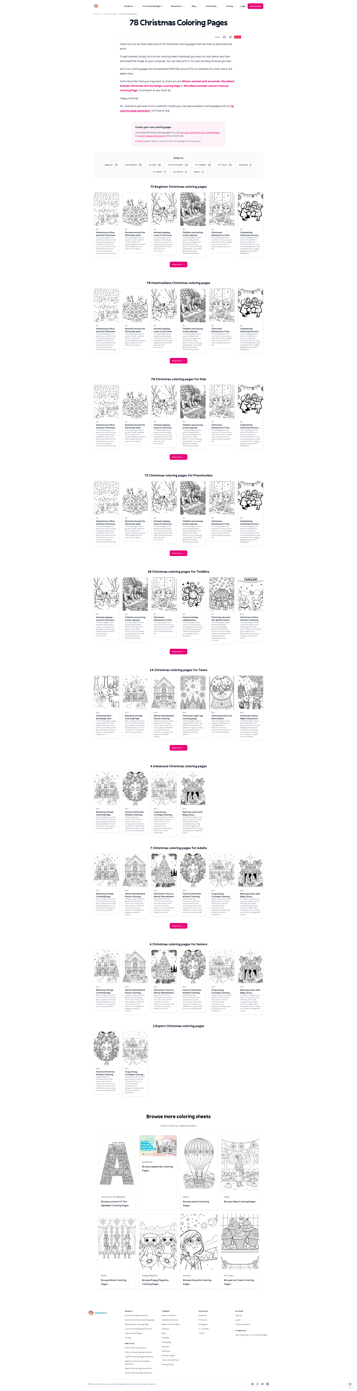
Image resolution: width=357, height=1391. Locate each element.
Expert (198, 171)
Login (242, 6)
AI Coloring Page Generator (137, 1315)
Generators (176, 6)
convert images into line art (151, 135)
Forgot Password (242, 1324)
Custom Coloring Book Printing (138, 1328)
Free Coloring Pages (152, 6)
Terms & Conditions (170, 1360)
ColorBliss (139, 141)
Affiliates (166, 1351)
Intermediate (133, 165)
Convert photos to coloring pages (140, 1320)
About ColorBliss (169, 1315)
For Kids (154, 165)
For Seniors (179, 171)
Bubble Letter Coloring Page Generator (137, 1362)
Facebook (203, 1315)
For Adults (159, 171)
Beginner (111, 165)
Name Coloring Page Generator (138, 1368)
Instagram (203, 1324)
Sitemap (165, 1337)
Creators (165, 1328)
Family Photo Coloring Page (137, 1324)
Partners (165, 1346)
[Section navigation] (350, 1384)
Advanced (245, 165)
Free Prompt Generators (135, 1347)
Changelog (166, 1342)
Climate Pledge (168, 1355)
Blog (194, 6)
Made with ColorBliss (171, 1324)
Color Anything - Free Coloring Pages (251, 1335)
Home (98, 14)
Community (211, 6)
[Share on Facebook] (224, 37)
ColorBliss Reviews (170, 1320)
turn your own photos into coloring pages (200, 132)
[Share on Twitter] (230, 37)
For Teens (224, 165)
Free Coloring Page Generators (138, 1352)
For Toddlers (202, 165)
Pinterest (203, 1320)
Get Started (255, 6)
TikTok (201, 1333)
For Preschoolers (177, 165)
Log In (237, 1320)
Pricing (229, 6)
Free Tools (130, 1343)
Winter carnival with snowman (201, 81)
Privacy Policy (168, 1364)
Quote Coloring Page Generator (138, 1373)
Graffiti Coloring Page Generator (139, 1356)
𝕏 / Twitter (204, 1328)
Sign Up (238, 1315)
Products (128, 6)
